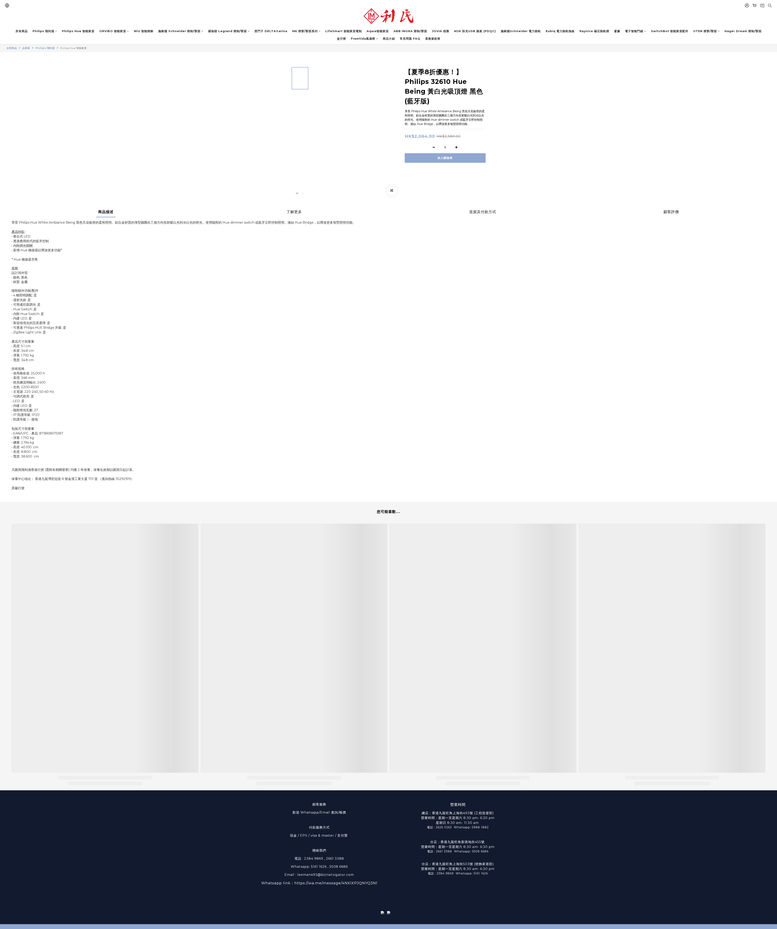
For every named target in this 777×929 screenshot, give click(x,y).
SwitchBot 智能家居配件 (669, 31)
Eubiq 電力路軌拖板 (560, 31)
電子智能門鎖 (634, 31)
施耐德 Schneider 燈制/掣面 (179, 31)
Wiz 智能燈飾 (143, 31)
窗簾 (617, 31)
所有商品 (22, 31)
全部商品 (11, 48)
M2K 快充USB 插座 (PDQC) (475, 31)
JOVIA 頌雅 (440, 31)
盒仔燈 (341, 38)
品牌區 (26, 48)
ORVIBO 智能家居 (112, 31)
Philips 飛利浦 (43, 31)
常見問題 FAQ (410, 38)
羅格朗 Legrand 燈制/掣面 (227, 31)
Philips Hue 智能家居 (78, 31)
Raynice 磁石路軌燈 (594, 31)
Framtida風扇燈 (363, 38)
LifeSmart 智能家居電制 (343, 31)
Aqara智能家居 (378, 31)
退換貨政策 (432, 38)
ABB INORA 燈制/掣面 (410, 31)
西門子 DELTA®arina (271, 31)
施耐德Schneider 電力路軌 (521, 31)
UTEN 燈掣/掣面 (705, 31)
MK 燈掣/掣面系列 (305, 31)
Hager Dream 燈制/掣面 (743, 31)
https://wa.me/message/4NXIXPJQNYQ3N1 (335, 883)
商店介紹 (389, 38)
